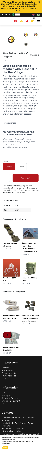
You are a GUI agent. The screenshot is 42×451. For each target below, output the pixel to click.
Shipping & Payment (11, 401)
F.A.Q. (4, 404)
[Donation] (21, 21)
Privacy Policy (8, 395)
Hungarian (9, 166)
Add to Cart (25, 178)
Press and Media (9, 373)
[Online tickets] (15, 21)
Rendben (5, 447)
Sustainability (7, 370)
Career (5, 378)
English (21, 166)
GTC (4, 393)
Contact (5, 368)
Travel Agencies (9, 376)
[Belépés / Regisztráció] (27, 21)
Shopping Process (10, 398)
